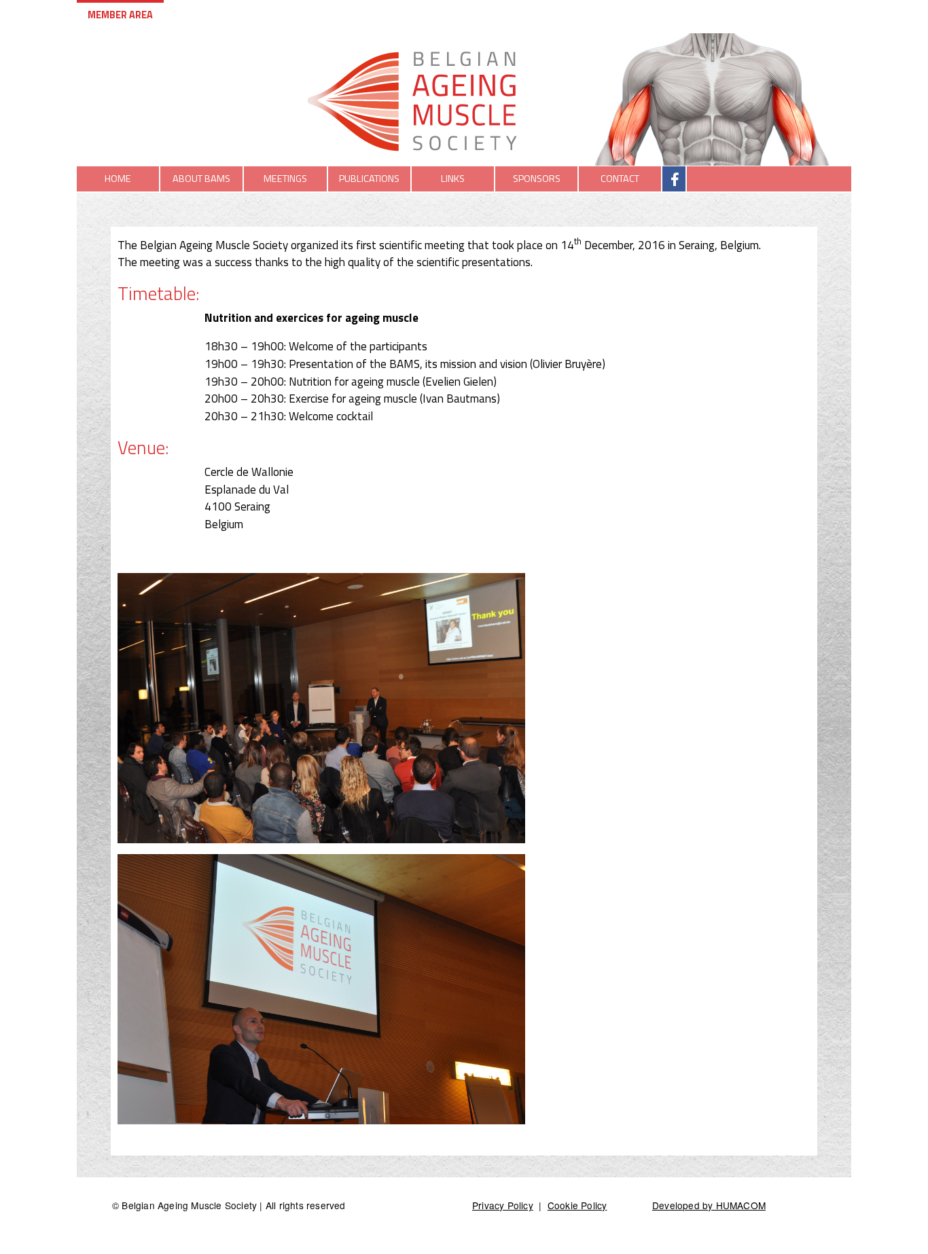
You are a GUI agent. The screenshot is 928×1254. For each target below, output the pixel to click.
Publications (369, 178)
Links (453, 178)
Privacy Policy (502, 1205)
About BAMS (201, 178)
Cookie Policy (577, 1205)
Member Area (120, 14)
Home (118, 178)
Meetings (285, 178)
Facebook (677, 178)
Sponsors (536, 178)
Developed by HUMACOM (709, 1205)
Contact (620, 178)
